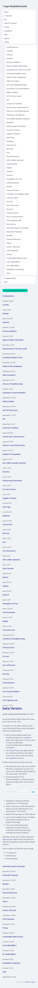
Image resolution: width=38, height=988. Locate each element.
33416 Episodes (12, 250)
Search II (9, 175)
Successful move (12, 190)
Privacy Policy (14, 750)
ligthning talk (7, 839)
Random (9, 235)
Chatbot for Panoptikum (15, 115)
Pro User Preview (13, 130)
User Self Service (12, 205)
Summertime (11, 145)
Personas (9, 209)
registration (13, 758)
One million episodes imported (18, 119)
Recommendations (13, 62)
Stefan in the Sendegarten (16, 77)
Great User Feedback (14, 103)
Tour (8, 152)
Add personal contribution (16, 126)
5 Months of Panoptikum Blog (17, 194)
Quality (9, 186)
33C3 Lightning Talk (13, 220)
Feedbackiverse (12, 47)
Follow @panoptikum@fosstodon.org (15, 290)
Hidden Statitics (12, 92)
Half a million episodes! (15, 160)
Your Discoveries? (13, 156)
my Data (9, 51)
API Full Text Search (13, 96)
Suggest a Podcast (13, 134)
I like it (8, 243)
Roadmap (10, 141)
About (6, 12)
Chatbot (9, 171)
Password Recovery (13, 239)
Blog (7, 42)
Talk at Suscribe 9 (12, 81)
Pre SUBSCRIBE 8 (13, 265)
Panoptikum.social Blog (15, 269)
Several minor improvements (17, 107)
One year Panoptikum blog (16, 85)
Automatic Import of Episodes (17, 228)
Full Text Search (12, 198)
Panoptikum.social (18, 6)
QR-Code (9, 149)
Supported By (10, 278)
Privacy (6, 27)
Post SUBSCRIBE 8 (13, 262)
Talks (5, 34)
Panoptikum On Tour (14, 179)
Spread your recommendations (18, 88)
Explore (9, 167)
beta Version (11, 224)
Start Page (10, 137)
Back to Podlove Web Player (17, 66)
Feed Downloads (12, 183)
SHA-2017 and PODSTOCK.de (17, 111)
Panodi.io (9, 122)
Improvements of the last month (18, 70)
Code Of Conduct (10, 23)
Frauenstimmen (12, 213)
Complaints (8, 31)
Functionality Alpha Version (16, 258)
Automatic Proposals (14, 232)
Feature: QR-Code (13, 247)
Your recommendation (14, 216)
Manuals (8, 16)
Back (5, 282)
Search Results (11, 164)
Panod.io (9, 58)
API (5, 19)
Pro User (9, 201)
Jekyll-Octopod (30, 982)
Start (8, 273)
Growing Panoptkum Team (16, 73)
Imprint (6, 38)
